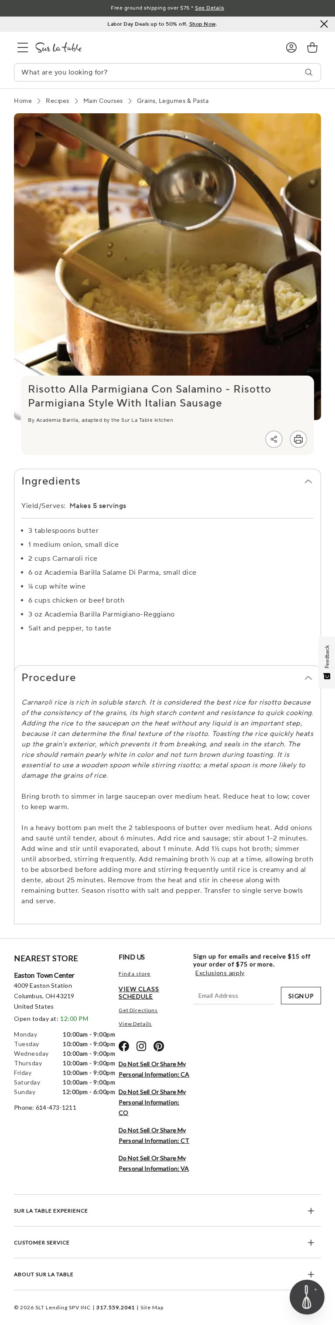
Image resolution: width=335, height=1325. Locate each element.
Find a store (134, 973)
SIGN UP (301, 996)
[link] (312, 47)
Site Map (152, 1307)
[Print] (298, 439)
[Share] (274, 439)
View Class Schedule (139, 992)
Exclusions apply (220, 972)
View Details (135, 1023)
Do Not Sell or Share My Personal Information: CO (152, 1102)
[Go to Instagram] (141, 1046)
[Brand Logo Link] (153, 47)
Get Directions (138, 1010)
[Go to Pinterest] (159, 1046)
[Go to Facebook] (124, 1046)
